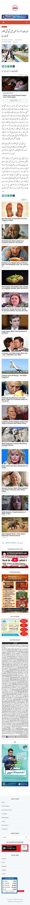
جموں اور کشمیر (4, 27)
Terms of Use (5, 829)
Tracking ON (11, 891)
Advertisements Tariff (7, 809)
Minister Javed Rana (11, 543)
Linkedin (4, 869)
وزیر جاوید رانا (20, 543)
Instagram (4, 866)
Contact (3, 821)
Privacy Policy (5, 825)
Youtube (4, 873)
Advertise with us (5, 806)
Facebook (4, 858)
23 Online (7, 891)
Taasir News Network (8, 39)
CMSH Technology (17, 899)
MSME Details (5, 817)
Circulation (4, 813)
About (3, 802)
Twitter (3, 862)
